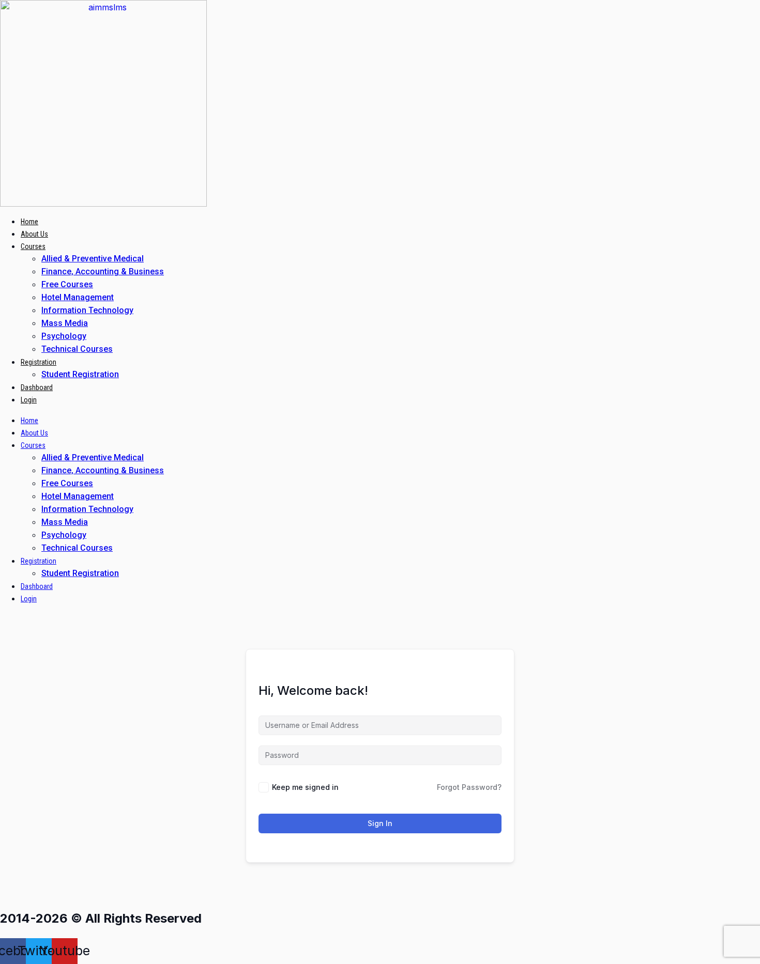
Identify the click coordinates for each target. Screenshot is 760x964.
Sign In (380, 823)
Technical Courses (77, 349)
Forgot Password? (469, 787)
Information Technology (87, 310)
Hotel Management (77, 297)
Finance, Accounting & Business (102, 271)
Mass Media (64, 323)
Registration (38, 362)
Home (29, 221)
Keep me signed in (305, 787)
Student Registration (80, 374)
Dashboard (37, 387)
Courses (33, 246)
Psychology (63, 336)
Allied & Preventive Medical (92, 258)
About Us (34, 234)
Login (29, 400)
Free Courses (67, 284)
